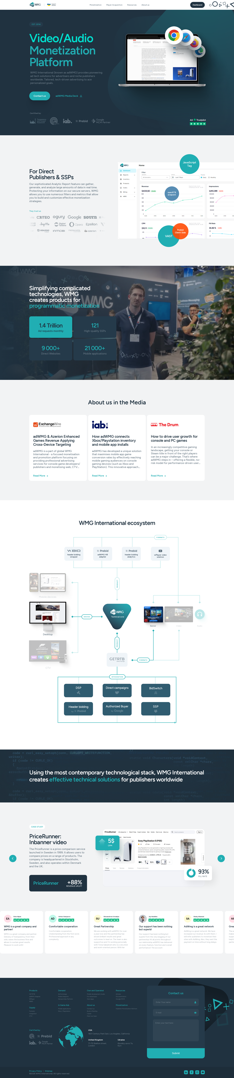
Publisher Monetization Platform (126, 1009)
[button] (12, 858)
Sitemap (48, 1071)
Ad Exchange (62, 994)
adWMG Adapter (34, 996)
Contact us (91, 1009)
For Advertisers (92, 996)
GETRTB (32, 994)
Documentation (121, 996)
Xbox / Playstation (64, 1011)
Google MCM (120, 999)
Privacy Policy (35, 1071)
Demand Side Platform (65, 999)
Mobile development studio (96, 994)
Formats (32, 1011)
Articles (118, 994)
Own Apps (90, 999)
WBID (31, 1001)
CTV (30, 1016)
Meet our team (92, 1016)
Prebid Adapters (63, 996)
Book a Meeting (92, 1011)
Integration (33, 1013)
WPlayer (32, 999)
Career (89, 1013)
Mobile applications (64, 1009)
